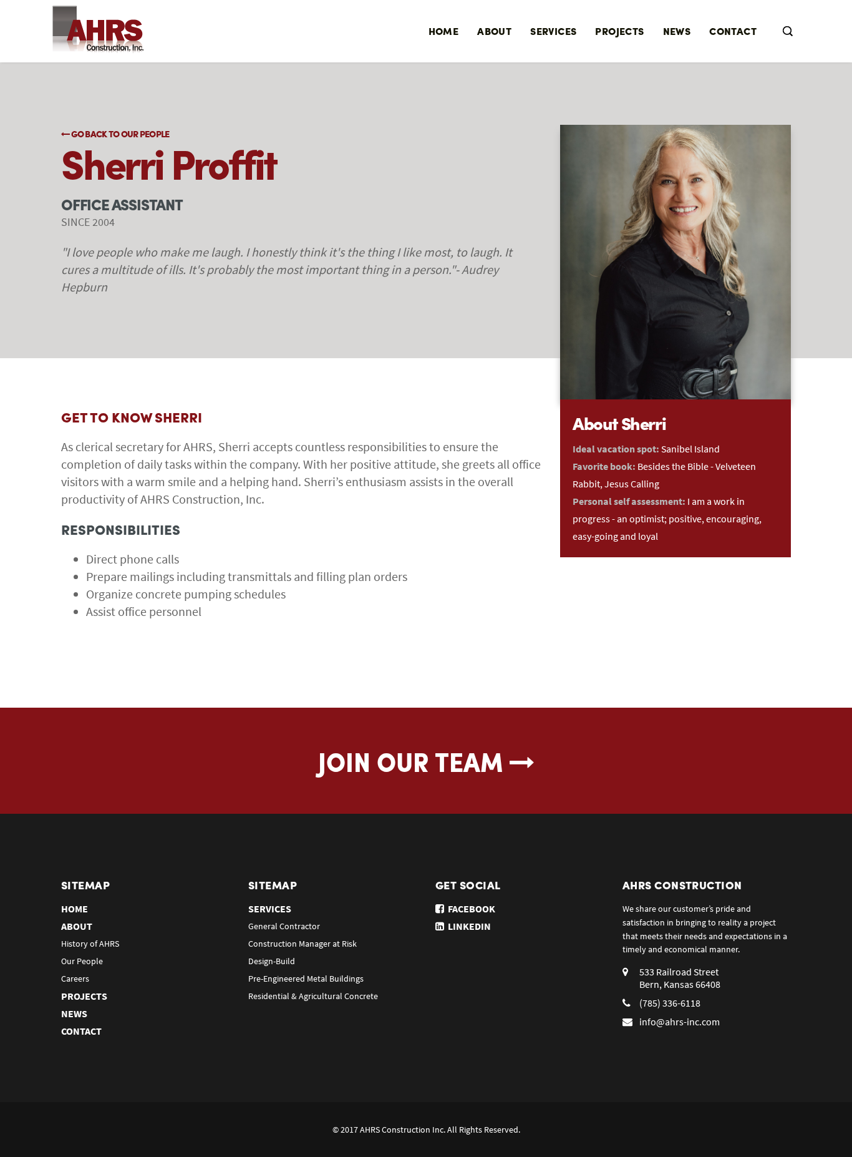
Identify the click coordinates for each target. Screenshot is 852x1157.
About (494, 31)
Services (553, 31)
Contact (733, 31)
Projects (619, 31)
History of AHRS (90, 943)
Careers (75, 978)
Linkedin (467, 926)
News (677, 31)
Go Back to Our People (119, 133)
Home (443, 31)
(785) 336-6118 (669, 1003)
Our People (82, 961)
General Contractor (284, 926)
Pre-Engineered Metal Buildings (306, 978)
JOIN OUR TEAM (414, 761)
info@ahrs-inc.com (679, 1021)
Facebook (469, 908)
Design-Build (271, 961)
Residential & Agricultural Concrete (313, 996)
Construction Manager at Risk (302, 943)
